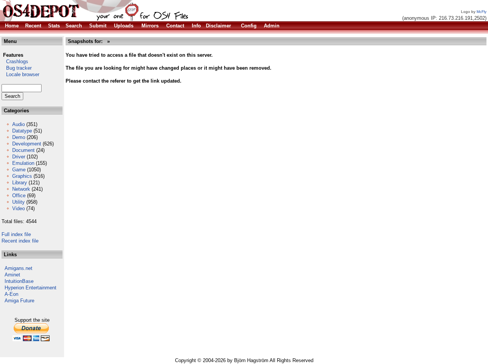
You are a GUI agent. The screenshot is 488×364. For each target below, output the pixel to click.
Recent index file (20, 241)
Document (23, 150)
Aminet (12, 275)
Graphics (22, 176)
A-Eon (11, 294)
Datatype (22, 131)
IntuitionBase (19, 281)
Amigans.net (18, 268)
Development (26, 144)
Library (19, 182)
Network (21, 189)
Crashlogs (15, 61)
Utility (18, 202)
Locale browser (20, 74)
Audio (18, 124)
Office (19, 195)
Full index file (16, 234)
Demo (18, 137)
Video (18, 208)
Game (19, 169)
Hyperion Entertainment (30, 288)
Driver (18, 157)
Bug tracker (17, 68)
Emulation (23, 163)
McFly (481, 12)
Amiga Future (19, 300)
